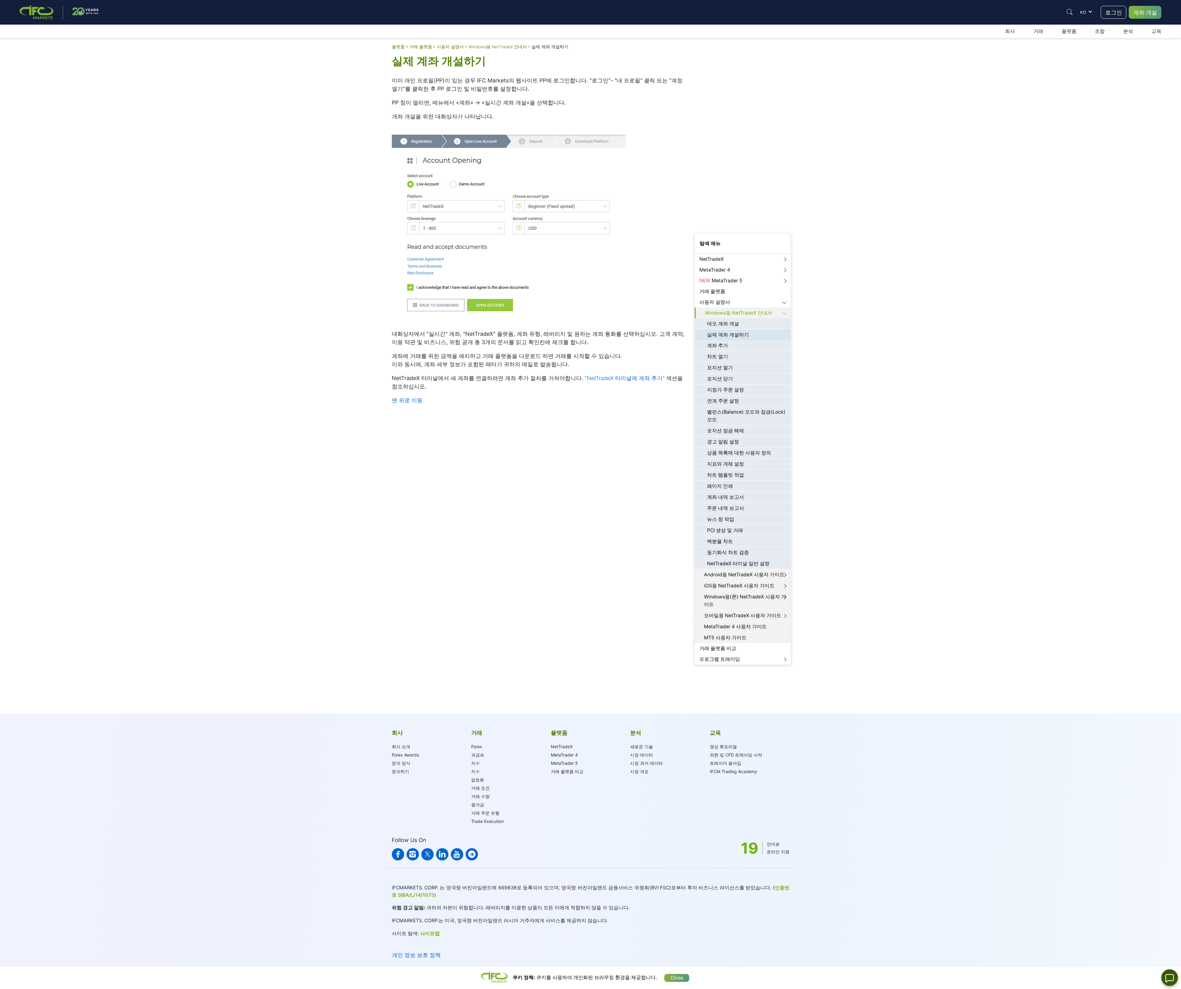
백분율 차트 (720, 541)
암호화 (477, 779)
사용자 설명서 (714, 302)
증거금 (477, 804)
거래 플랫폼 (712, 291)
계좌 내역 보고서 (725, 497)
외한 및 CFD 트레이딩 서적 (736, 754)
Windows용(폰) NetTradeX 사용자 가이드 (745, 600)
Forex (476, 746)
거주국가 (703, 175)
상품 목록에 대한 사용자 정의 (739, 453)
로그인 (1113, 12)
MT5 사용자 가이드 (725, 638)
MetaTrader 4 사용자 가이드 (735, 627)
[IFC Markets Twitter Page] (427, 854)
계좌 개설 (1145, 12)
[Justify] (1069, 12)
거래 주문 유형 (485, 813)
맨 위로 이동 (407, 400)
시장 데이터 (641, 754)
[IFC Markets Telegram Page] (472, 854)
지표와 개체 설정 (725, 464)
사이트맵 (430, 933)
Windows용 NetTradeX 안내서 (738, 313)
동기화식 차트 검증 (728, 552)
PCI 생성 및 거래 (725, 530)
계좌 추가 (717, 345)
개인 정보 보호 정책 (416, 955)
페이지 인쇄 (720, 486)
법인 (721, 80)
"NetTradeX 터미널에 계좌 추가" (625, 378)
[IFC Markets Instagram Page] (413, 854)
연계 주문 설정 (723, 401)
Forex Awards (405, 754)
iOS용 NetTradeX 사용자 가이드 (739, 586)
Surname (704, 119)
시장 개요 (639, 771)
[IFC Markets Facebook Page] (398, 854)
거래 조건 (480, 788)
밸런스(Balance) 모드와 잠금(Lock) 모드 (746, 416)
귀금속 (477, 754)
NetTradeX (711, 259)
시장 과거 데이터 (646, 763)
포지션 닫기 (720, 379)
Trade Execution (487, 821)
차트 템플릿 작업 (725, 475)
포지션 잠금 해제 (725, 431)
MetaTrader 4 (714, 270)
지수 (475, 763)
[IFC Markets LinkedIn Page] (442, 854)
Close (676, 978)
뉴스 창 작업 (720, 519)
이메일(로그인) (709, 137)
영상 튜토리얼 (723, 746)
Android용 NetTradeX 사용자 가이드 (744, 575)
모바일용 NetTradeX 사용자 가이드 (742, 615)
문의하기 (400, 771)
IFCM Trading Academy (733, 771)
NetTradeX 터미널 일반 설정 (738, 563)
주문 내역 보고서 (725, 508)
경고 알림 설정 (723, 442)
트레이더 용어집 (725, 763)
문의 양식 (401, 763)
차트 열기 (717, 356)
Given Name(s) (709, 100)
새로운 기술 (641, 746)
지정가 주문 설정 (725, 390)
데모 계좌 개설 (723, 324)
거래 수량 (480, 796)
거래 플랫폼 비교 (717, 648)
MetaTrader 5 (720, 281)
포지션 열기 (720, 368)
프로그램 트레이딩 (719, 659)
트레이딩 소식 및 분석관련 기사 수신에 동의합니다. (741, 214)
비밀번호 (703, 156)
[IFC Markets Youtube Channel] (457, 854)
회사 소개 (401, 746)
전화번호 (703, 192)
